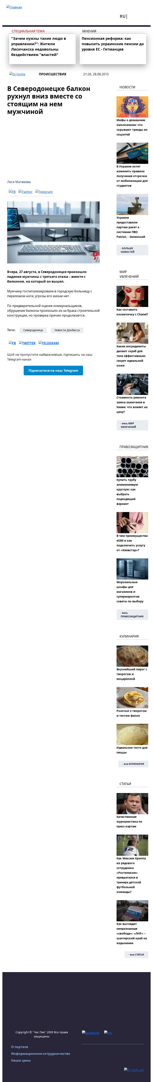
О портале (19, 1047)
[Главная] (14, 7)
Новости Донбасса (67, 330)
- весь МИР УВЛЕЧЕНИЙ (128, 425)
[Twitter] (25, 191)
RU (123, 16)
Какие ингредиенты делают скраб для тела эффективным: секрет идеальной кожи (131, 355)
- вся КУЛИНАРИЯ (133, 764)
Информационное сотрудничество (40, 1053)
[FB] (12, 191)
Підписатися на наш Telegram (53, 370)
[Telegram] (44, 191)
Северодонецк (33, 330)
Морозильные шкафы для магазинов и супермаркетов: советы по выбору (130, 591)
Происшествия (52, 74)
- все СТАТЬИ (136, 954)
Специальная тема (28, 31)
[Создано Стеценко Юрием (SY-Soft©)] (134, 1069)
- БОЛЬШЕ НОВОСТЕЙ (127, 250)
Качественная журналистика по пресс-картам (129, 821)
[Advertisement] (53, 145)
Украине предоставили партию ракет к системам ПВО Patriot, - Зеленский (131, 227)
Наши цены (21, 1060)
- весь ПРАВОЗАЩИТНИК (132, 614)
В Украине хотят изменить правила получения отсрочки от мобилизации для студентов (132, 175)
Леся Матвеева (19, 182)
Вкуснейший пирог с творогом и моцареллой (132, 674)
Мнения (89, 31)
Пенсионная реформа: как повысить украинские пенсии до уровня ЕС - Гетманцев (113, 44)
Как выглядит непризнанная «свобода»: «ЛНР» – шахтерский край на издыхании (132, 933)
